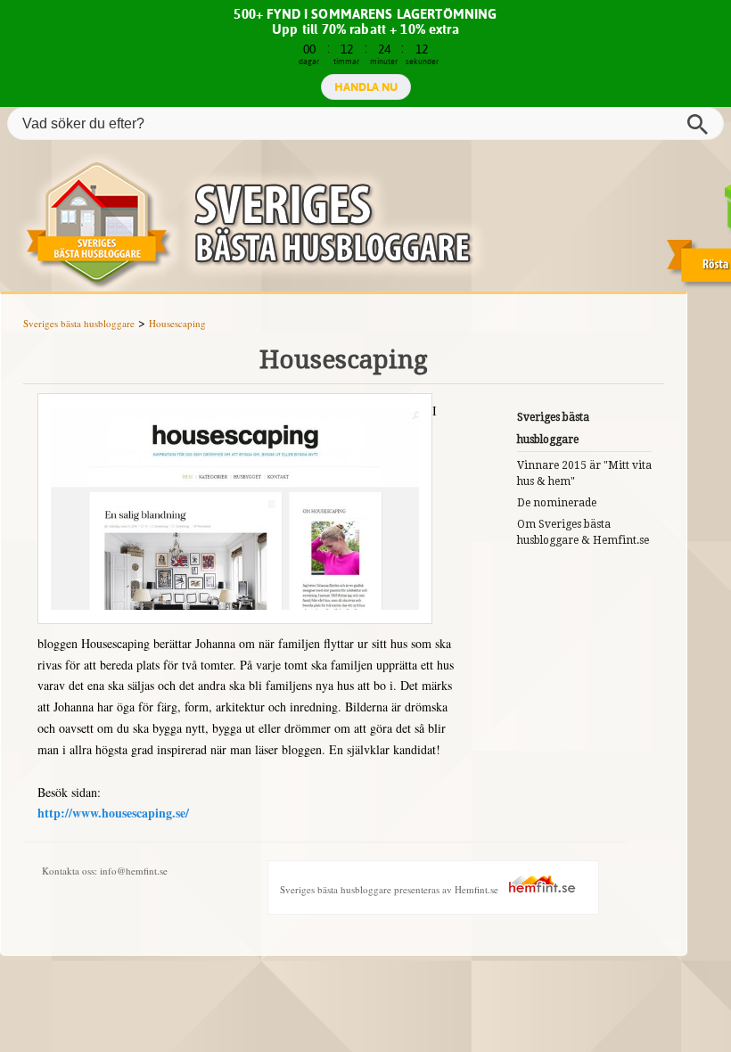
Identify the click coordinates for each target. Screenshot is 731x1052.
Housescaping (177, 323)
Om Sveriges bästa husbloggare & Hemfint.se (583, 532)
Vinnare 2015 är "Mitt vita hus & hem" (584, 473)
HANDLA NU (366, 86)
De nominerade (556, 503)
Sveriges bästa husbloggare (79, 323)
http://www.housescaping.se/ (113, 812)
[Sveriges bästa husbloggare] (365, 222)
